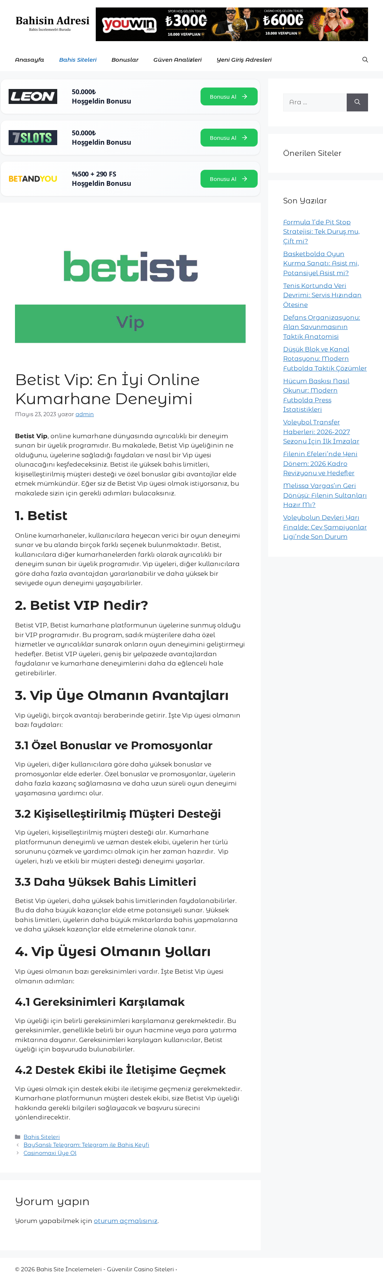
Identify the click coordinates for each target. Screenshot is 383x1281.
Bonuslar (124, 59)
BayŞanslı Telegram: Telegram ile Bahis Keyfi (86, 1145)
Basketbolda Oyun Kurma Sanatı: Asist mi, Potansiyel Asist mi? (321, 263)
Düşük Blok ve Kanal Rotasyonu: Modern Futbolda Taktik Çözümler (325, 358)
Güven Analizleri (177, 59)
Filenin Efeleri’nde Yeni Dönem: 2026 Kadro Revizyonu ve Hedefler (320, 463)
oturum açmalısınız (125, 1221)
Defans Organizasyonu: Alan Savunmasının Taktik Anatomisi (321, 327)
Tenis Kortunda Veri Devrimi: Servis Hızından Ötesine (322, 295)
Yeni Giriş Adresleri (244, 59)
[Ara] (357, 102)
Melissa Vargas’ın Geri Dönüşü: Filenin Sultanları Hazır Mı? (325, 495)
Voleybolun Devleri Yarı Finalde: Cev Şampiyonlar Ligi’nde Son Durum (325, 527)
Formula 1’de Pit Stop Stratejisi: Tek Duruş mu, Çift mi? (321, 231)
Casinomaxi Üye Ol (50, 1153)
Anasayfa (29, 59)
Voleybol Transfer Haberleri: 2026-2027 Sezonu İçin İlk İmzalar (321, 431)
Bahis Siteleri (77, 59)
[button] (365, 60)
